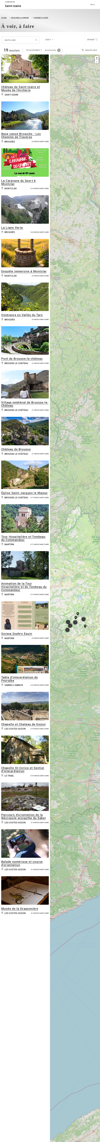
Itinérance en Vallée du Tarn (22, 315)
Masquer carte (91, 50)
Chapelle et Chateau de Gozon (23, 724)
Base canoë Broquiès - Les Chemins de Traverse (21, 135)
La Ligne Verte (12, 227)
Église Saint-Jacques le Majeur (24, 493)
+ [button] (97, 57)
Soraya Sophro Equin (16, 633)
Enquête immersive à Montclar (24, 271)
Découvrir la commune (20, 18)
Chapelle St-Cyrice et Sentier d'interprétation (23, 769)
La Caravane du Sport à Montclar (18, 182)
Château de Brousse (16, 449)
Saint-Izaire (13, 4)
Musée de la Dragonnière (19, 908)
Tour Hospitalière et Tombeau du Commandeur (23, 538)
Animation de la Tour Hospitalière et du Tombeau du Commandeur (24, 587)
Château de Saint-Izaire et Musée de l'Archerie (20, 88)
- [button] (96, 61)
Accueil (4, 18)
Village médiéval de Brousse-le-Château (24, 404)
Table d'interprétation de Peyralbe (19, 679)
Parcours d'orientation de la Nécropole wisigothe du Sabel (23, 816)
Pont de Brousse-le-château (22, 358)
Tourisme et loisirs (40, 18)
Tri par (33, 50)
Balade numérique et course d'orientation (22, 863)
